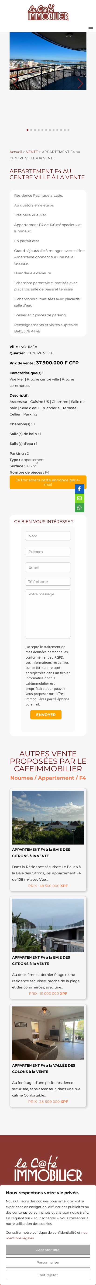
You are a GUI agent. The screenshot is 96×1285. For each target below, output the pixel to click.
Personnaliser (48, 1262)
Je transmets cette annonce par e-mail (48, 482)
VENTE (32, 152)
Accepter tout (48, 1250)
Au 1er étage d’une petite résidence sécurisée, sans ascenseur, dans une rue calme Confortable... (46, 1088)
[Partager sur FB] (79, 489)
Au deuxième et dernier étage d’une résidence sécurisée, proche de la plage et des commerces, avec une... (46, 980)
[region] (48, 1235)
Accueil (16, 152)
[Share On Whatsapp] (79, 507)
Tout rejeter (48, 1275)
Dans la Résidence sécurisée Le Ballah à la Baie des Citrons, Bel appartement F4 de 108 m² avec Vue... (46, 873)
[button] (80, 83)
